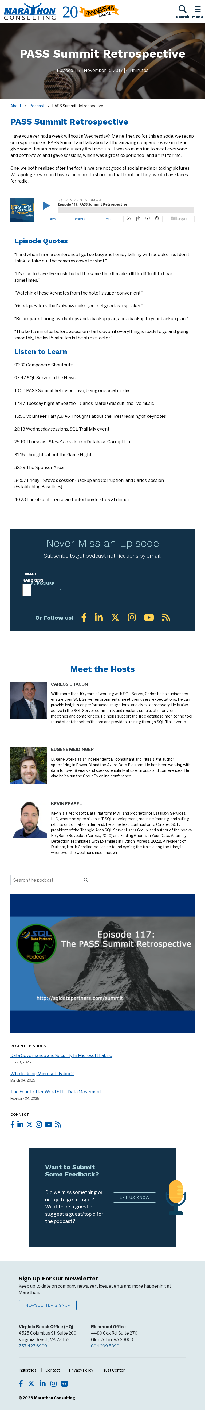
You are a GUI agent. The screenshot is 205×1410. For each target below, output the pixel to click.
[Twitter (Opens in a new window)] (115, 617)
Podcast (37, 105)
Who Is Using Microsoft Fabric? (42, 1073)
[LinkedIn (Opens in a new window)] (99, 617)
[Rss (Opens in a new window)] (166, 617)
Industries (28, 1370)
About (15, 105)
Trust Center (113, 1370)
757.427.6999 (33, 1346)
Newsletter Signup (47, 1305)
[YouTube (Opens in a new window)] (149, 617)
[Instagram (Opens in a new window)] (132, 617)
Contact (52, 1370)
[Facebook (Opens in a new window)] (84, 617)
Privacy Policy (81, 1370)
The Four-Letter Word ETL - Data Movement (55, 1091)
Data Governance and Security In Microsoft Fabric (61, 1055)
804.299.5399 (105, 1346)
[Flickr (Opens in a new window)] (64, 1384)
